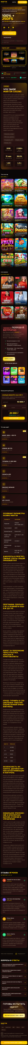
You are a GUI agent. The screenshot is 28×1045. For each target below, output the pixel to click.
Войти (14, 2)
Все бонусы (7, 37)
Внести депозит (13, 418)
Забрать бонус (8, 33)
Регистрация (22, 2)
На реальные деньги (11, 363)
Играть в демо (9, 359)
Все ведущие (5, 274)
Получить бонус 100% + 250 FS (14, 1015)
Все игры (4, 176)
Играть (23, 1040)
